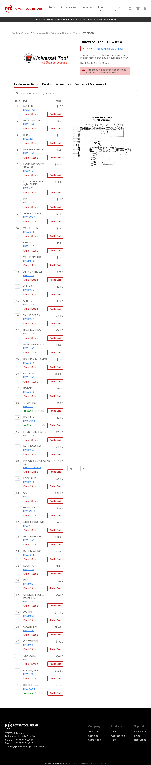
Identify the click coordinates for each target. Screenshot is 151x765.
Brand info (87, 48)
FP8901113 (28, 188)
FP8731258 (28, 232)
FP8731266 (28, 348)
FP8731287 (28, 601)
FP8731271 (28, 406)
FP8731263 (28, 124)
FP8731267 (28, 363)
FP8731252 (28, 319)
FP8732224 (28, 674)
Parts (113, 739)
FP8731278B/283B (32, 467)
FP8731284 (28, 555)
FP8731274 (28, 450)
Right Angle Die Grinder (46, 33)
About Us (101, 8)
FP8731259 (28, 203)
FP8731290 (28, 630)
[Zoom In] (83, 468)
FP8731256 (28, 261)
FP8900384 (29, 689)
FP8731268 (28, 377)
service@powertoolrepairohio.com (24, 746)
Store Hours (94, 739)
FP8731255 (28, 275)
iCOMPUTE (101, 763)
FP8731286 (28, 584)
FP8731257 (28, 246)
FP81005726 (29, 110)
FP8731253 (28, 305)
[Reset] (70, 468)
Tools (52, 7)
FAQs (137, 735)
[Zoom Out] (77, 468)
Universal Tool (70, 33)
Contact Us (118, 8)
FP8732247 (28, 139)
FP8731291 (28, 645)
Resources (140, 739)
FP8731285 (28, 569)
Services (87, 7)
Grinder (25, 33)
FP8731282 (28, 540)
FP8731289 (28, 659)
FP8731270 (28, 392)
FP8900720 (29, 421)
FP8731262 (28, 153)
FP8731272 (28, 436)
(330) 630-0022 (24, 740)
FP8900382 (29, 217)
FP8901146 (28, 526)
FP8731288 (28, 616)
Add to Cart (55, 114)
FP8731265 (28, 334)
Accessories (68, 7)
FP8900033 (29, 511)
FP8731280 (28, 497)
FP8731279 (28, 482)
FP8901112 (28, 171)
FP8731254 (28, 290)
